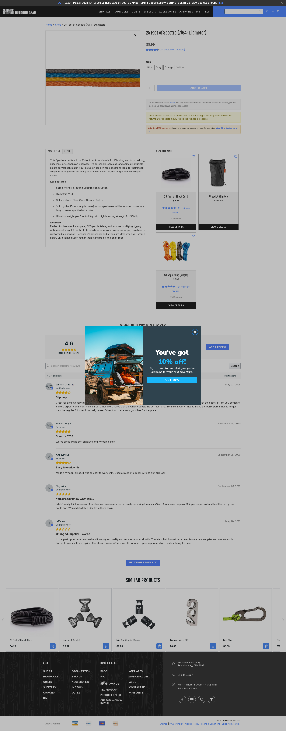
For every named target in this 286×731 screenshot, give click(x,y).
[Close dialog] (195, 332)
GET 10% (172, 380)
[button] (282, 3)
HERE (220, 3)
